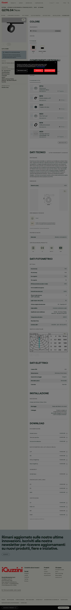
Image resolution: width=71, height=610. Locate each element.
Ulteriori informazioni (40, 66)
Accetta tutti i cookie (49, 70)
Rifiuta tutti (38, 70)
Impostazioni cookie (22, 70)
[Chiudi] (55, 62)
